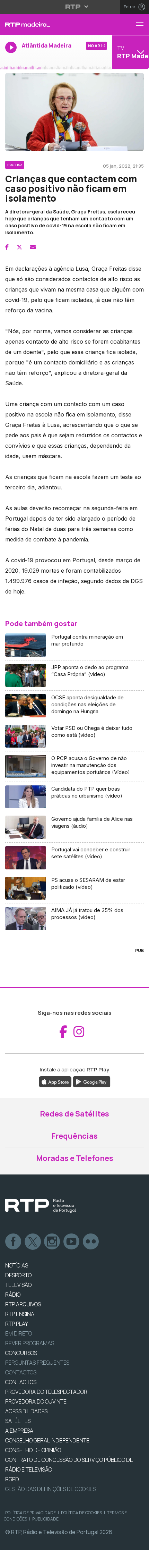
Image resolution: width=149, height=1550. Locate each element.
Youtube (71, 1241)
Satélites (17, 1421)
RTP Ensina (19, 1314)
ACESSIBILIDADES (26, 1411)
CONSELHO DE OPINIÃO (33, 1450)
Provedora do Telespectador (46, 1392)
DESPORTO (18, 1275)
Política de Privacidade (30, 1513)
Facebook (13, 1241)
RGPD (12, 1479)
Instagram (52, 1241)
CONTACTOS (20, 1382)
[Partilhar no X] (19, 247)
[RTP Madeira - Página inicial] (49, 24)
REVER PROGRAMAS (29, 1343)
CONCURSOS (21, 1353)
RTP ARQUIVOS (23, 1304)
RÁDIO (12, 1294)
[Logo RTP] (40, 1206)
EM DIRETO (18, 1333)
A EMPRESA (19, 1430)
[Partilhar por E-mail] (33, 247)
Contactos (20, 1372)
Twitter (33, 1241)
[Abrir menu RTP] (74, 6)
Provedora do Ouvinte (36, 1401)
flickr (91, 1241)
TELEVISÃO (18, 1285)
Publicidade (45, 1519)
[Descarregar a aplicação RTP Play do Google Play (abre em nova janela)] (92, 1081)
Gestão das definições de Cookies (50, 1489)
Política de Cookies (81, 1513)
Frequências (74, 1136)
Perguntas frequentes (37, 1362)
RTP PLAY (16, 1324)
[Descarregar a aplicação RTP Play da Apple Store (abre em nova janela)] (55, 1081)
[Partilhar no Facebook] (7, 247)
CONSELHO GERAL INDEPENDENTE (47, 1440)
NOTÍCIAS (16, 1265)
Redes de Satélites (74, 1114)
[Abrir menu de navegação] (142, 24)
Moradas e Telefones (74, 1158)
